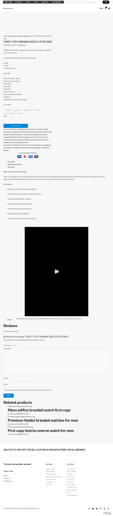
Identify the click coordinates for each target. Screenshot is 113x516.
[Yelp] (108, 508)
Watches (45, 2)
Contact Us (7, 478)
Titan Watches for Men (21, 142)
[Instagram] (100, 508)
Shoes (28, 2)
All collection (21, 129)
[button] (22, 2)
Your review (8, 348)
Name (6, 378)
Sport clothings (71, 490)
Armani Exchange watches (34, 134)
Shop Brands (56, 2)
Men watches (24, 132)
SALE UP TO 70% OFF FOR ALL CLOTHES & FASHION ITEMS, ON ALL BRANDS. (45, 449)
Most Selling (32, 132)
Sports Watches (72, 471)
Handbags (49, 482)
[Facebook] (89, 508)
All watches (39, 129)
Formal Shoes (71, 477)
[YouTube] (93, 508)
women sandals (50, 469)
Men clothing (71, 484)
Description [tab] (11, 162)
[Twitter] (97, 508)
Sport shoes (70, 479)
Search (106, 2)
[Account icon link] (109, 8)
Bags (36, 2)
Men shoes (70, 482)
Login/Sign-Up (8, 481)
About (5, 476)
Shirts (69, 492)
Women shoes (50, 471)
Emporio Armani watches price (33, 140)
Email (6, 384)
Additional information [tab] (15, 164)
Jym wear (49, 484)
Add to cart (16, 126)
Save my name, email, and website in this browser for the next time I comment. (28, 390)
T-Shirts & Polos (72, 487)
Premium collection (43, 132)
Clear (5, 116)
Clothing (18, 2)
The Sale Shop (12, 134)
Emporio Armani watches (16, 140)
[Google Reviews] (104, 508)
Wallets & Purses (51, 479)
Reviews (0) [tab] (11, 167)
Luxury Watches (15, 132)
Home (5, 36)
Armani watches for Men (27, 137)
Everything (8, 2)
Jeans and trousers (72, 495)
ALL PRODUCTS (31, 129)
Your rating (7, 345)
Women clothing (51, 474)
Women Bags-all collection (54, 477)
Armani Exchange (22, 36)
